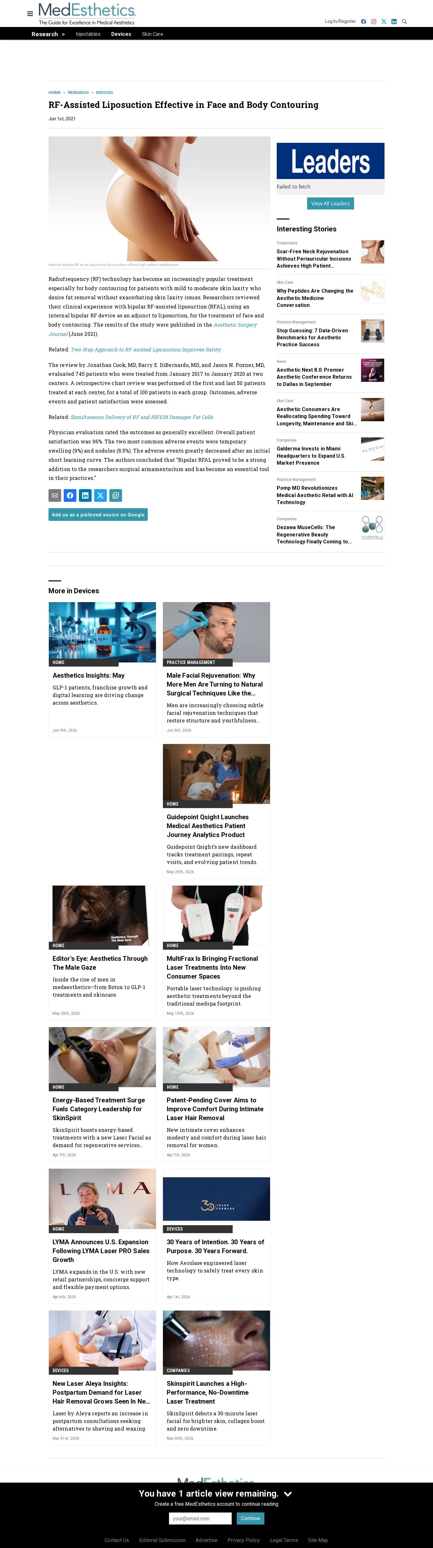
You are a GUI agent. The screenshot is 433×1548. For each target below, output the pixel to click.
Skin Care (285, 282)
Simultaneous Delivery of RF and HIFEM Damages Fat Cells (141, 417)
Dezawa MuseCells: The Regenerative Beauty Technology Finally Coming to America (312, 534)
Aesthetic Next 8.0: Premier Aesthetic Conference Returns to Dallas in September (314, 377)
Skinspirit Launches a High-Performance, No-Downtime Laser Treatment (208, 1392)
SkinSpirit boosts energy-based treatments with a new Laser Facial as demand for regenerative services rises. (102, 1137)
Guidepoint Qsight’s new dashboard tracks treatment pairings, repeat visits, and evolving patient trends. (212, 854)
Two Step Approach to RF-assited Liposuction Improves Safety (145, 349)
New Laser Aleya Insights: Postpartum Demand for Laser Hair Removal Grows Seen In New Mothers (101, 1393)
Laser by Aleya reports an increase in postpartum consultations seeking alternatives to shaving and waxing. (100, 1421)
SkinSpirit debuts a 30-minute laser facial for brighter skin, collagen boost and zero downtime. (216, 1421)
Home (54, 92)
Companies (287, 440)
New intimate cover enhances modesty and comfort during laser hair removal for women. (216, 1137)
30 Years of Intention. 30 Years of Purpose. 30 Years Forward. (215, 1246)
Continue (250, 1518)
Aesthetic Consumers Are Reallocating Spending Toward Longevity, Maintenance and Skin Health (316, 416)
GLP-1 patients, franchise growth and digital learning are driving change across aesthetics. (100, 695)
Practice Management (296, 322)
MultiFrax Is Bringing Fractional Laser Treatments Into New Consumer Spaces (212, 967)
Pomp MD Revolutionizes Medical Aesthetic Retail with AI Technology (315, 495)
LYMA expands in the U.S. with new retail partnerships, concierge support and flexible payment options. (101, 1279)
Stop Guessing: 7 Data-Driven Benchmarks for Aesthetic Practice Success (312, 338)
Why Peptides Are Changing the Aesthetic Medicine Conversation (315, 298)
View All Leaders (330, 203)
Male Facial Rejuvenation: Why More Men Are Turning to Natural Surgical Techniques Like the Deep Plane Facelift (215, 685)
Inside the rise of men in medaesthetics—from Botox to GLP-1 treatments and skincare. (99, 987)
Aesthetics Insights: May (89, 675)
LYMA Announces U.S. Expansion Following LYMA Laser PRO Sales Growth (101, 1251)
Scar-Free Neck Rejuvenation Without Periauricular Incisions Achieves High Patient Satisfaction (314, 259)
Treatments (287, 243)
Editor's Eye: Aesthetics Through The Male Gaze (100, 963)
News (282, 361)
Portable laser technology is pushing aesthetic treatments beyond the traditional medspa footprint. (214, 996)
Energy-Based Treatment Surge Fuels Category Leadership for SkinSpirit (99, 1109)
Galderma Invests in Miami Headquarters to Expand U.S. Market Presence (311, 456)
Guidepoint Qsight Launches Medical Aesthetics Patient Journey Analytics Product (208, 826)
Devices (104, 92)
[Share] (70, 495)
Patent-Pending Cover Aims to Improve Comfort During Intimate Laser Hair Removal (215, 1109)
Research (78, 92)
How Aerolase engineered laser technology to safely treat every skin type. (215, 1270)
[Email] (54, 495)
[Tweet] (100, 495)
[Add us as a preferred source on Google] (115, 495)
